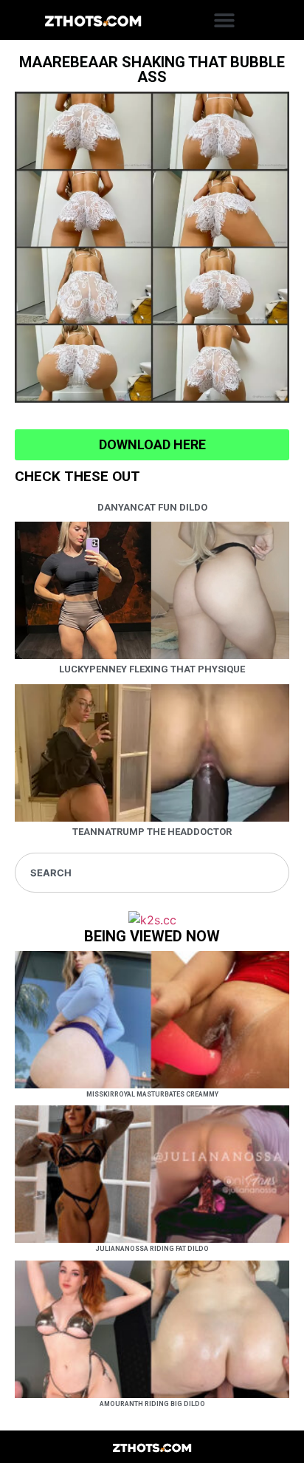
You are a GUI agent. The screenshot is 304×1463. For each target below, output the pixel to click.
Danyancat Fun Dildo (152, 507)
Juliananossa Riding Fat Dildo (152, 1248)
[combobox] (152, 873)
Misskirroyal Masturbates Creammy (152, 1094)
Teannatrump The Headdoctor (152, 831)
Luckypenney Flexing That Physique (152, 669)
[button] (224, 20)
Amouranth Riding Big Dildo (152, 1404)
